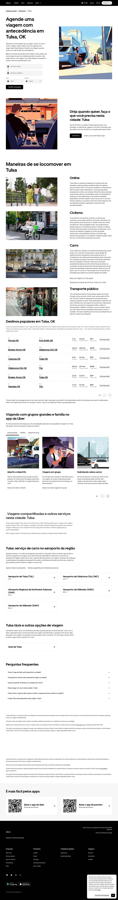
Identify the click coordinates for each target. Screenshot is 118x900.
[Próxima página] (110, 395)
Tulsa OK (43, 359)
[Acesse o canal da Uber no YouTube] (11, 875)
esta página (103, 768)
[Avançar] (107, 496)
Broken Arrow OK (17, 349)
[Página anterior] (104, 395)
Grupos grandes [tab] (12, 432)
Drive (22, 3)
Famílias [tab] (22, 432)
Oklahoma (22, 11)
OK (113, 895)
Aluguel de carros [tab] (33, 432)
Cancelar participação (102, 895)
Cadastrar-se (107, 3)
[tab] (42, 433)
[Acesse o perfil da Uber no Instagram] (16, 875)
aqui (99, 890)
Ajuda (92, 3)
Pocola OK (13, 340)
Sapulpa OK (14, 386)
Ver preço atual (104, 339)
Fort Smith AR (46, 340)
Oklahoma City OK (48, 349)
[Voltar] (102, 496)
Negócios (30, 3)
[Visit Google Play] (12, 884)
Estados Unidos (11, 11)
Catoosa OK (14, 359)
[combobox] (10, 66)
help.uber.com (80, 725)
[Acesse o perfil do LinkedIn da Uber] (7, 875)
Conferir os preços (14, 87)
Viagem (16, 3)
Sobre (37, 3)
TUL (41, 368)
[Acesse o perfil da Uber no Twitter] (20, 875)
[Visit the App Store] (25, 884)
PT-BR (85, 3)
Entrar (98, 3)
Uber (8, 3)
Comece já (75, 136)
